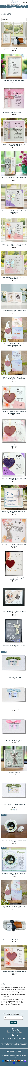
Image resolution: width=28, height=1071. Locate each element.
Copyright (23, 1044)
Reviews (14, 1038)
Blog (9, 1038)
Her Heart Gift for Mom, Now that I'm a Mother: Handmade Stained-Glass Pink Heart (14, 378)
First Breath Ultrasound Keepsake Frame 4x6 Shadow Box (14, 311)
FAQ (24, 1038)
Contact (14, 1040)
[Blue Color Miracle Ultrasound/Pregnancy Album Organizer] (14, 810)
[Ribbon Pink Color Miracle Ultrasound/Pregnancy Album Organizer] (17, 810)
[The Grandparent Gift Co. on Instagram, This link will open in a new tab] (13, 1035)
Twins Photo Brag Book (14, 677)
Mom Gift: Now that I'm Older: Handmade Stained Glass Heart (14, 412)
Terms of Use (16, 1044)
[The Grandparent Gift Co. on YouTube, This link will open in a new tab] (17, 1035)
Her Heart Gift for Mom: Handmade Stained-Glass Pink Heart (14, 344)
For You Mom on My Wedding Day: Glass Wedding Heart (14, 578)
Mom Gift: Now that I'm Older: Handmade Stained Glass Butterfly (14, 244)
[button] (1, 2)
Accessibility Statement (7, 1043)
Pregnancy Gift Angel (14, 772)
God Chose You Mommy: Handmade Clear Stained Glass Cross (14, 512)
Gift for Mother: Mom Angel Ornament (14, 645)
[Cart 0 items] (26, 2)
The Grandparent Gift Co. (12, 1055)
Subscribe (14, 1023)
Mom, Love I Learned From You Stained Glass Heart (14, 445)
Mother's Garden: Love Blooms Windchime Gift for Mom (14, 178)
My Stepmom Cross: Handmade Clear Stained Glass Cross (14, 144)
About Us (5, 1038)
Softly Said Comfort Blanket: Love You (14, 940)
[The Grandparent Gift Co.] (14, 2)
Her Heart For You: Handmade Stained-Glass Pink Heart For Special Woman (14, 907)
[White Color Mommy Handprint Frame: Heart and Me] (15, 615)
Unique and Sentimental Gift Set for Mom (14, 48)
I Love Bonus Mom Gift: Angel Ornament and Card (14, 545)
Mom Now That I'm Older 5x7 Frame (14, 80)
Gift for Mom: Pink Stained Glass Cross (14, 112)
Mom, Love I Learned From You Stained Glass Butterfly (14, 277)
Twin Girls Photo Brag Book (14, 741)
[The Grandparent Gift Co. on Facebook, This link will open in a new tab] (10, 1035)
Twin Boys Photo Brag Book (14, 709)
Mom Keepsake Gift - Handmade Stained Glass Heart (14, 972)
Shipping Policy (19, 1043)
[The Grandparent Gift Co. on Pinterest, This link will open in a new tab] (15, 1035)
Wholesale (19, 1038)
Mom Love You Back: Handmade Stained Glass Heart (14, 478)
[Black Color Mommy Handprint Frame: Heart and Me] (13, 615)
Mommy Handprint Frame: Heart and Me (14, 611)
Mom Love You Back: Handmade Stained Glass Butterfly (14, 211)
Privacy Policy (8, 1044)
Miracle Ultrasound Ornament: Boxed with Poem (14, 874)
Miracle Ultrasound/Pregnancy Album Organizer (14, 805)
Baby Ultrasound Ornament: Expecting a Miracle (14, 840)
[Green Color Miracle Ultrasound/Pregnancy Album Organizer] (11, 810)
